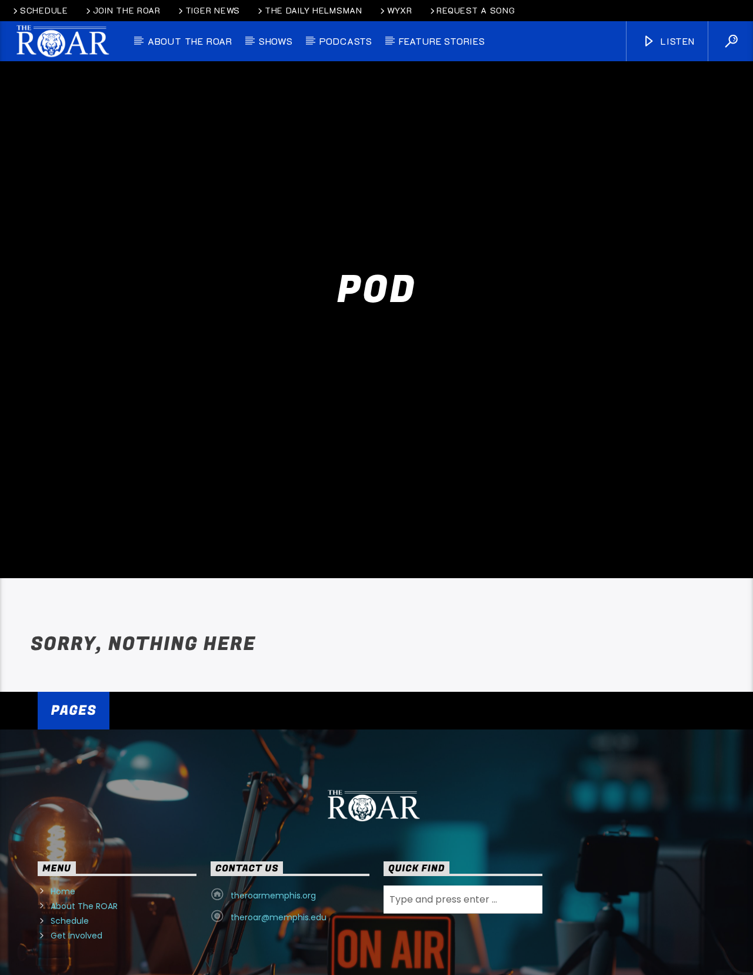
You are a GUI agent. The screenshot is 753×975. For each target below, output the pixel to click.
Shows (276, 41)
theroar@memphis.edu (278, 952)
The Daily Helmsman (313, 10)
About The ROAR (84, 941)
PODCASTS (345, 41)
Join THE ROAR (127, 10)
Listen (676, 41)
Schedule (44, 10)
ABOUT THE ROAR (190, 41)
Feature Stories (442, 41)
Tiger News (212, 10)
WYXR (399, 10)
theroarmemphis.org (273, 930)
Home (63, 926)
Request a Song (476, 10)
